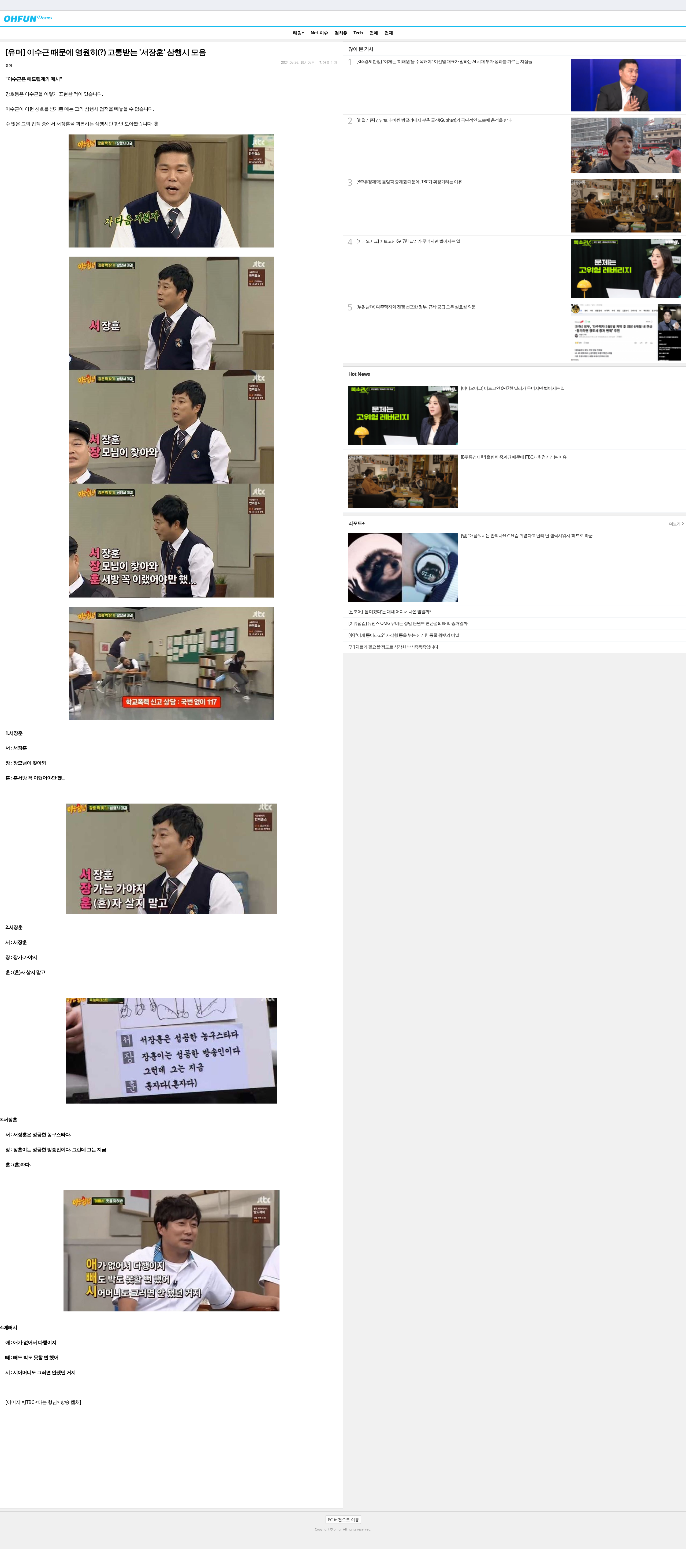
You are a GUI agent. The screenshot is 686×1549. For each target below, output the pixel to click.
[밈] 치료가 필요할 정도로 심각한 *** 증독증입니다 (393, 647)
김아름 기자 (328, 62)
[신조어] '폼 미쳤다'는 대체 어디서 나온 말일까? (389, 611)
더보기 (674, 523)
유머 (8, 65)
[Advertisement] (171, 1468)
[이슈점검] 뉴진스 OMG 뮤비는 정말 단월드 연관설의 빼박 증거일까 (407, 623)
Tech (358, 33)
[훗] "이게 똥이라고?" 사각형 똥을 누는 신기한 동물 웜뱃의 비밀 (403, 635)
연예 (374, 33)
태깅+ (298, 33)
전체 (389, 33)
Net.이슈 (319, 33)
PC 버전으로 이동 (343, 1519)
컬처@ (341, 33)
